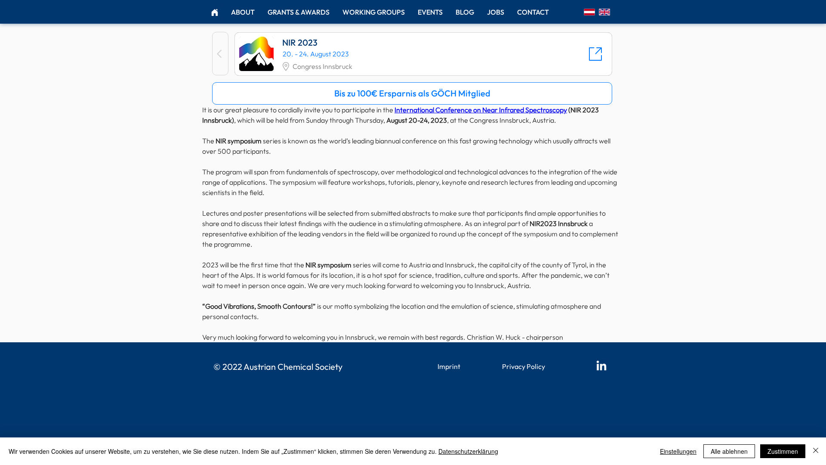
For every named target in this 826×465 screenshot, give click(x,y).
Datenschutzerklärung (468, 451)
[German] (589, 12)
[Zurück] (220, 53)
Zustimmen (782, 451)
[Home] (215, 12)
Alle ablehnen (729, 451)
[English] (604, 12)
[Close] (816, 451)
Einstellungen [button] (678, 451)
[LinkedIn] (601, 366)
